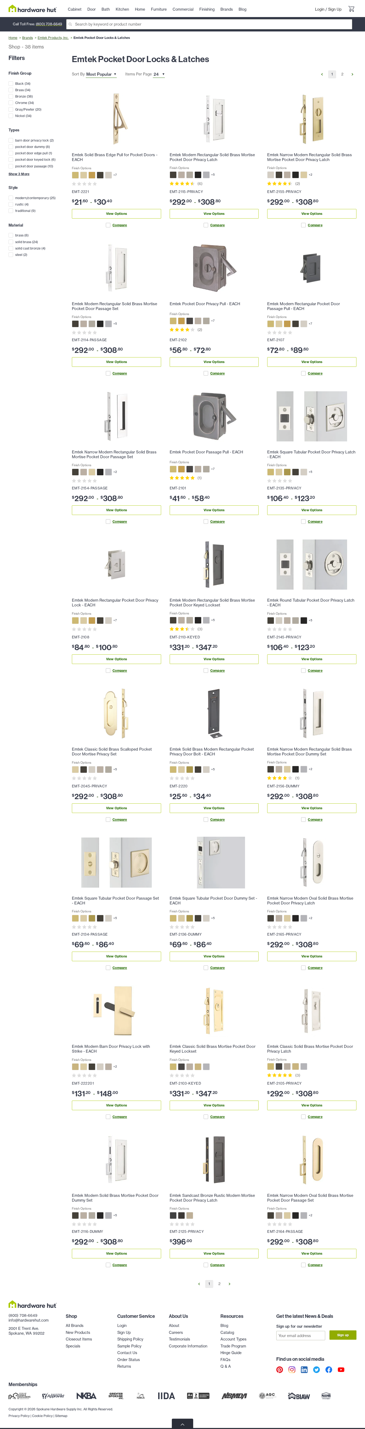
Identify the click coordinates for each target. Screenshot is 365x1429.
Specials (73, 1346)
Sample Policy (129, 1346)
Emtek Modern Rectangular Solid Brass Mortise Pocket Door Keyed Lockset (212, 602)
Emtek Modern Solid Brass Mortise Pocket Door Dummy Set (115, 1198)
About (174, 1325)
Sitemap (61, 1416)
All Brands (74, 1325)
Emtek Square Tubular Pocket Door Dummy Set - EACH (213, 900)
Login (319, 9)
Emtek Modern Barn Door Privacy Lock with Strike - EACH (111, 1049)
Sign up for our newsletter (299, 1326)
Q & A (225, 1366)
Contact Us (127, 1352)
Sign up (343, 1335)
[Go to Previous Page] (322, 74)
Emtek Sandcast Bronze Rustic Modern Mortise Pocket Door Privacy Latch (212, 1198)
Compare (119, 225)
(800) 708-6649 (49, 24)
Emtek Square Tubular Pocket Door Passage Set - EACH (115, 900)
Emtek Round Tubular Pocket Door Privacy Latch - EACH (310, 602)
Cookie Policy (42, 1416)
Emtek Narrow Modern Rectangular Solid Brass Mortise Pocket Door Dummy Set (309, 751)
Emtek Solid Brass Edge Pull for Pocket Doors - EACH (114, 157)
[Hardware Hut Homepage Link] (33, 8)
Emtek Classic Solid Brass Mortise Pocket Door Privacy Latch (310, 1049)
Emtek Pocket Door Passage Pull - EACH (206, 452)
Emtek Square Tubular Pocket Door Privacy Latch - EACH (311, 454)
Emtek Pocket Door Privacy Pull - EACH (205, 303)
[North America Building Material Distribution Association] (234, 1396)
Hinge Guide (231, 1352)
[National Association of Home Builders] (326, 1396)
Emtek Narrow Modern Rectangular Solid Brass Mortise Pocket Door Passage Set (114, 454)
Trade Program (233, 1346)
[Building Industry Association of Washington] (299, 1396)
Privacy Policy (19, 1416)
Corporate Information (188, 1346)
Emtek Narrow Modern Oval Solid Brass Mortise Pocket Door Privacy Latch (310, 900)
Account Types (233, 1339)
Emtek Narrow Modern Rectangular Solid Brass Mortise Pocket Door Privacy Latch (309, 157)
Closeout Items (79, 1339)
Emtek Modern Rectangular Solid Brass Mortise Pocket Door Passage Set (114, 306)
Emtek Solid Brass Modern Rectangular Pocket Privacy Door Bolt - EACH (212, 751)
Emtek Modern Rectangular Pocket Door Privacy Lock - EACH (115, 602)
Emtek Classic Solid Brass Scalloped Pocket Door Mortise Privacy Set (112, 751)
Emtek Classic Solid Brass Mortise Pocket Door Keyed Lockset (212, 1049)
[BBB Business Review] (198, 1396)
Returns (124, 1366)
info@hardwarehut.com (29, 1320)
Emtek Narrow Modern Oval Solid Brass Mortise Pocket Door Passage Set (310, 1198)
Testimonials (179, 1339)
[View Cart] (351, 9)
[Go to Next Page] (352, 74)
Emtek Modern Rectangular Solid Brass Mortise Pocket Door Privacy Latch (212, 157)
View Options (116, 214)
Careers (176, 1332)
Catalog (227, 1332)
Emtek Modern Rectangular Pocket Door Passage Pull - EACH (303, 306)
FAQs (225, 1359)
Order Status (128, 1359)
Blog (224, 1325)
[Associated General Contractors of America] (268, 1396)
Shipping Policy (130, 1339)
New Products (78, 1332)
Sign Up (334, 9)
